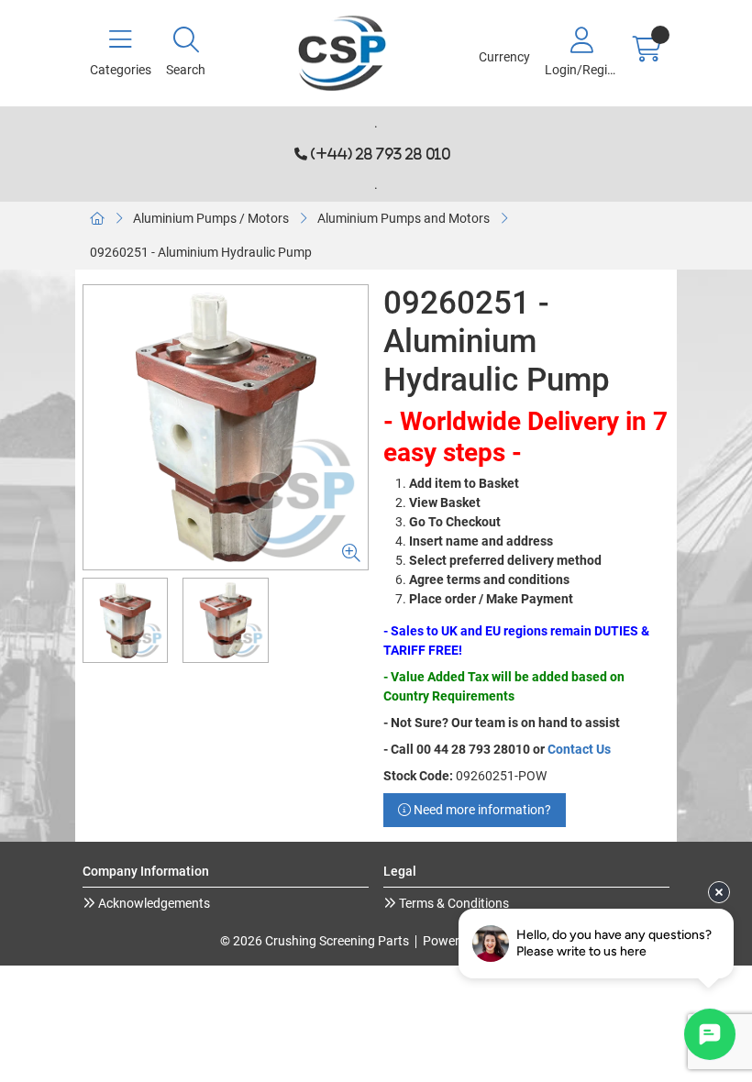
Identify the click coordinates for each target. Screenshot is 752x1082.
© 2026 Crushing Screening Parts (314, 940)
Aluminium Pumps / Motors (211, 218)
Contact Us (579, 749)
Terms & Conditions (452, 903)
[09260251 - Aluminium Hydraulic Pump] (226, 427)
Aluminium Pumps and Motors (403, 218)
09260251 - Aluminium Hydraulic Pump (201, 252)
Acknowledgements (152, 903)
